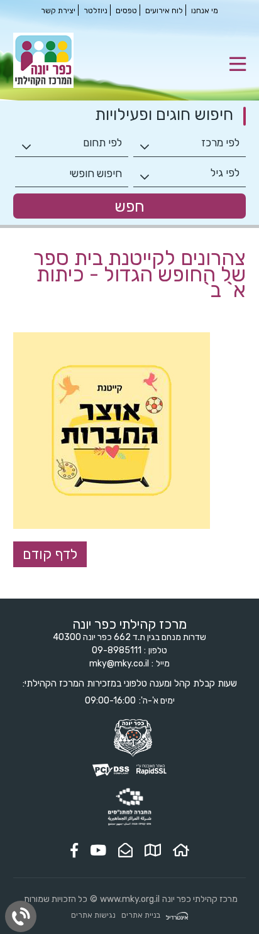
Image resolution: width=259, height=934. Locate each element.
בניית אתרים (140, 915)
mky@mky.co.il (119, 663)
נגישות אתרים (93, 915)
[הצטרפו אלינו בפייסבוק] (74, 850)
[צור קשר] (125, 850)
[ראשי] (181, 850)
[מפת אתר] (153, 850)
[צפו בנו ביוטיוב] (98, 850)
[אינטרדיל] (177, 915)
